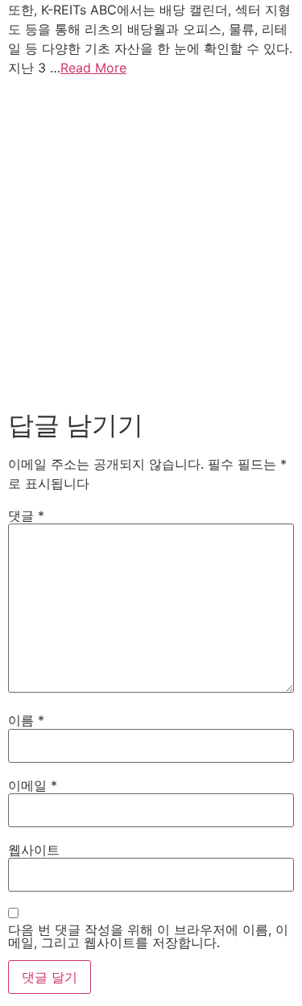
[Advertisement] (151, 240)
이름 (26, 720)
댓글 (26, 515)
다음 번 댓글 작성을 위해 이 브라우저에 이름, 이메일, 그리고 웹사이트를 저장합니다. (148, 936)
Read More (93, 68)
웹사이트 (34, 849)
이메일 (32, 785)
